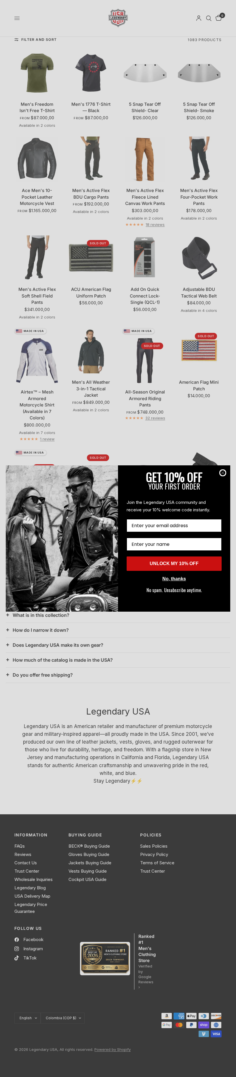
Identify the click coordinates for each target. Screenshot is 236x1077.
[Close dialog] (223, 473)
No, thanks (174, 579)
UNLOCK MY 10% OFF (174, 563)
